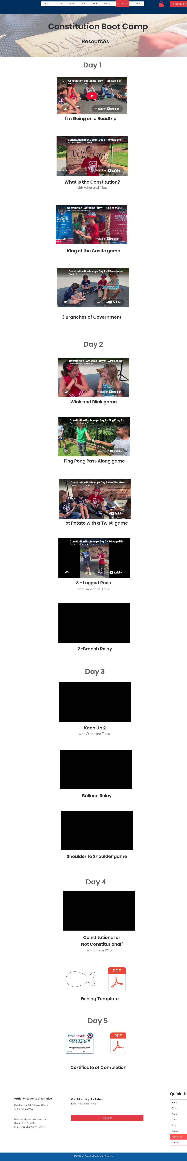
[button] (161, 4)
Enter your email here (83, 1103)
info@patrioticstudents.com (34, 1119)
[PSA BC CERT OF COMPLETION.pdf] (118, 1043)
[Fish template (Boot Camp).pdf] (116, 979)
